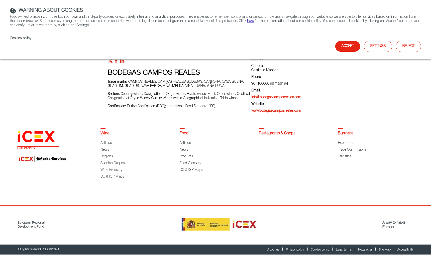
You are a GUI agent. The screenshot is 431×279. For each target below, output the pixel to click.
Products (186, 156)
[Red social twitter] (110, 62)
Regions (107, 156)
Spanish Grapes (113, 163)
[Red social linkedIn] (122, 62)
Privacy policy (295, 249)
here (250, 21)
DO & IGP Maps (112, 177)
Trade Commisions (352, 150)
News (105, 150)
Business (345, 134)
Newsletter (365, 249)
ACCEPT (347, 46)
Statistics (344, 156)
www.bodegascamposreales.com (276, 111)
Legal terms (344, 249)
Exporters (345, 143)
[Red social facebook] (116, 62)
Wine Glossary (111, 170)
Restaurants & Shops (277, 134)
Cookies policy (20, 38)
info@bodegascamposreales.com (276, 97)
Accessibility (405, 249)
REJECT (408, 46)
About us (273, 249)
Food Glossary (190, 163)
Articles (106, 143)
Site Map (385, 249)
